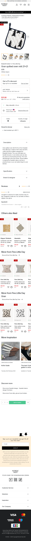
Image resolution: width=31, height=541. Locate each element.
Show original (18, 204)
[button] (5, 75)
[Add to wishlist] (8, 246)
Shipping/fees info (23, 110)
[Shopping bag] (25, 5)
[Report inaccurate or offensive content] (29, 207)
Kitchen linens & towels (18, 15)
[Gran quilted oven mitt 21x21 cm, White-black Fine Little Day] (15, 36)
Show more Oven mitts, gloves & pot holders (15, 393)
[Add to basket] (11, 246)
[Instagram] (15, 479)
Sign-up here (24, 83)
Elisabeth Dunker (5, 64)
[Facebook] (10, 479)
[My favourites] (21, 5)
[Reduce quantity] (2, 402)
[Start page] (4, 4)
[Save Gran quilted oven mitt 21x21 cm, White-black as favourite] (28, 402)
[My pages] (17, 5)
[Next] (28, 36)
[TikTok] (20, 479)
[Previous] (3, 36)
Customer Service (7, 488)
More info (27, 127)
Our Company (6, 506)
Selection (5, 494)
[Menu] (29, 5)
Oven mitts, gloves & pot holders (10, 17)
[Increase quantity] (7, 402)
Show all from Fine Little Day (9, 255)
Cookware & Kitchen (6, 15)
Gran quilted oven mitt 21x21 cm (9, 18)
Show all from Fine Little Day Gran (11, 299)
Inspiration (5, 500)
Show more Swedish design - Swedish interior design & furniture (15, 389)
